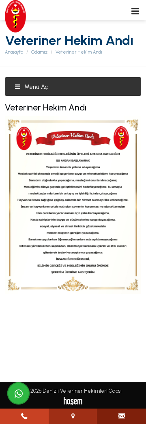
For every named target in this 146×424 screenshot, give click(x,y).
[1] (135, 11)
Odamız (39, 52)
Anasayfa (14, 52)
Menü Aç (35, 87)
